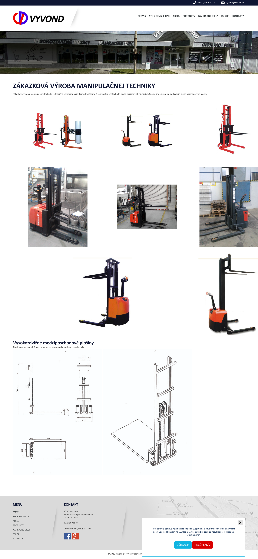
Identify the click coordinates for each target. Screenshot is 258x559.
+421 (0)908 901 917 (208, 2)
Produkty (189, 16)
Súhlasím (183, 545)
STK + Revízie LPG (159, 16)
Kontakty (238, 16)
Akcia (176, 16)
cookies (188, 529)
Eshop (225, 16)
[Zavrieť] (240, 522)
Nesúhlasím (202, 545)
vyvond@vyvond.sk (235, 2)
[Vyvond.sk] (48, 29)
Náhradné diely (208, 16)
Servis (142, 16)
